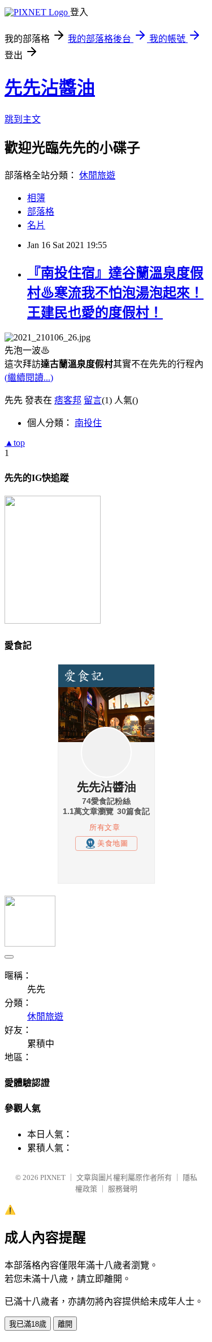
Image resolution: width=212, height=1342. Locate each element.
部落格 (40, 211)
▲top (15, 443)
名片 (36, 225)
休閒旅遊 (97, 175)
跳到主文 (23, 119)
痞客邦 (67, 400)
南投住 (88, 423)
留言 (93, 400)
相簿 (36, 198)
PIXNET (53, 1177)
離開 (65, 1324)
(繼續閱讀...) (29, 377)
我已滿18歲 (27, 1324)
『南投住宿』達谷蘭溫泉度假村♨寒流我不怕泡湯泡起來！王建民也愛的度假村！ (115, 293)
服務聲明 (122, 1189)
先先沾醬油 (50, 88)
